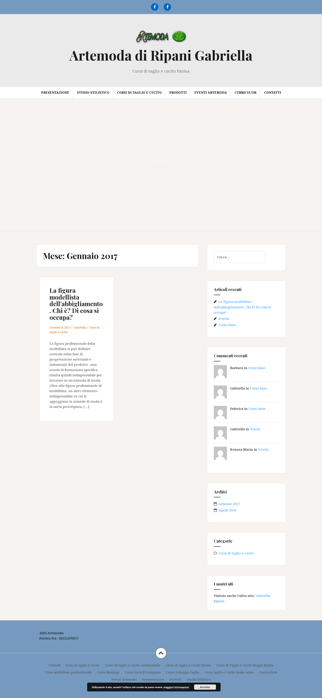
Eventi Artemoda (210, 92)
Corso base (227, 325)
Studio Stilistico (93, 92)
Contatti (272, 92)
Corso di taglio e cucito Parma (188, 665)
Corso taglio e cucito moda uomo (229, 672)
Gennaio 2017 (229, 504)
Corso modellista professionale (68, 672)
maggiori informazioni (176, 687)
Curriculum (246, 92)
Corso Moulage (108, 672)
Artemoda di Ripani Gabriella (161, 55)
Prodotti (178, 92)
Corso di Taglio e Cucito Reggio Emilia (245, 665)
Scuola (224, 318)
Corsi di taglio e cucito (139, 92)
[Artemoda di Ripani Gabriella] (161, 37)
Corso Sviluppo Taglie (182, 672)
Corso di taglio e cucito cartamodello (132, 665)
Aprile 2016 (227, 510)
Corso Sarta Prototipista (143, 672)
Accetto (205, 687)
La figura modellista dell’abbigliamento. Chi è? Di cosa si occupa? (76, 303)
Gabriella (80, 327)
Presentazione (55, 92)
